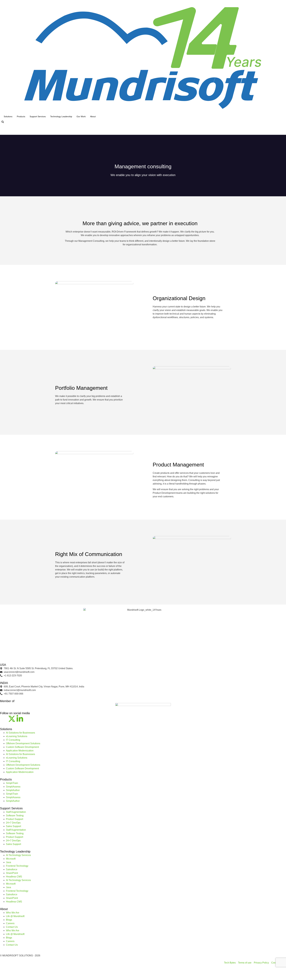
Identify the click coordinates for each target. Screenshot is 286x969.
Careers (10, 923)
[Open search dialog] (2, 122)
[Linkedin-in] (20, 719)
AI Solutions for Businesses (20, 732)
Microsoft (10, 858)
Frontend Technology (17, 866)
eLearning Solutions (16, 736)
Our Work (81, 116)
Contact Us (12, 927)
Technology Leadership (61, 116)
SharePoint (12, 873)
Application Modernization (20, 750)
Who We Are (12, 912)
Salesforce (11, 869)
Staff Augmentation (16, 812)
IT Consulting (13, 740)
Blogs (9, 920)
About (93, 116)
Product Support (14, 819)
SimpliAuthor (13, 790)
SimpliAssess (13, 786)
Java (8, 862)
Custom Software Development (22, 747)
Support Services (38, 116)
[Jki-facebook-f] (3, 719)
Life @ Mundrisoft (15, 916)
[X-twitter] (11, 719)
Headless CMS (14, 876)
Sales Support (13, 826)
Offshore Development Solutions (23, 743)
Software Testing (15, 815)
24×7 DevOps (13, 822)
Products (21, 116)
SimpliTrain (12, 783)
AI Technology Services (18, 855)
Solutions (8, 116)
